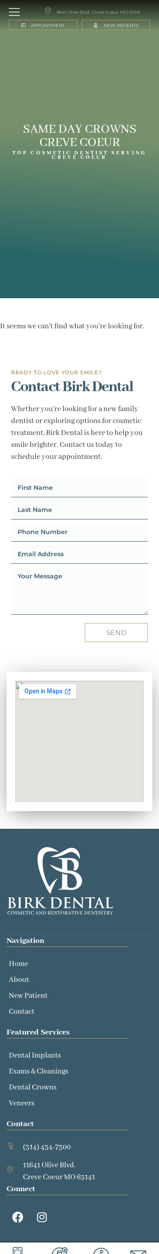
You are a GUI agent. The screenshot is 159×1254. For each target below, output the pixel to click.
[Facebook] (18, 1217)
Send (116, 632)
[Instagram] (42, 1217)
